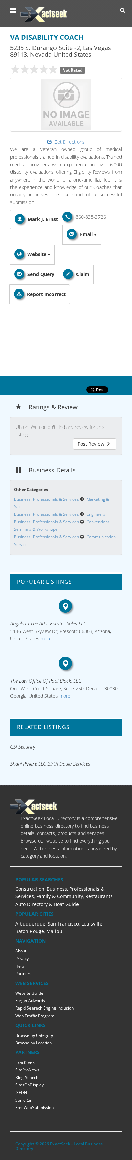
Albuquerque (30, 923)
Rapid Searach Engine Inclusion (44, 1008)
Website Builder (30, 993)
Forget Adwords (30, 1000)
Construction (29, 889)
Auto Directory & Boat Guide (47, 904)
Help (19, 966)
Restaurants (99, 896)
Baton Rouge (29, 931)
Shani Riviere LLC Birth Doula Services (50, 763)
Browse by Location (33, 1043)
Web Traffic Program (34, 1016)
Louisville (91, 923)
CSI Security (22, 746)
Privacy (22, 958)
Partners (23, 973)
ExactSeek (25, 1062)
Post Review (92, 444)
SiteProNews (27, 1070)
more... (47, 638)
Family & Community (59, 896)
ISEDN (21, 1092)
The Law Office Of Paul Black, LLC (45, 680)
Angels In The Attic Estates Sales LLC (48, 623)
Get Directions (69, 142)
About (20, 951)
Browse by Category (34, 1035)
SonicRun (23, 1100)
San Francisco (63, 923)
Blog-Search (26, 1077)
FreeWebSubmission (34, 1107)
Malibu (54, 931)
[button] (14, 11)
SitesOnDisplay (29, 1085)
